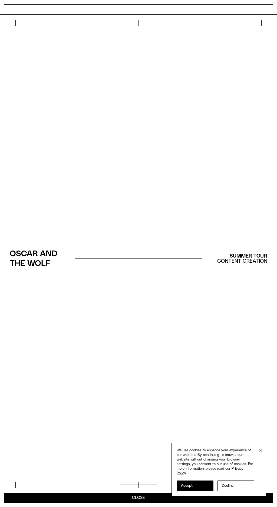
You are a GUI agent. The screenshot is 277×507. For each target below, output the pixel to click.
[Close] (260, 450)
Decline (227, 486)
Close (138, 498)
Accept (187, 486)
